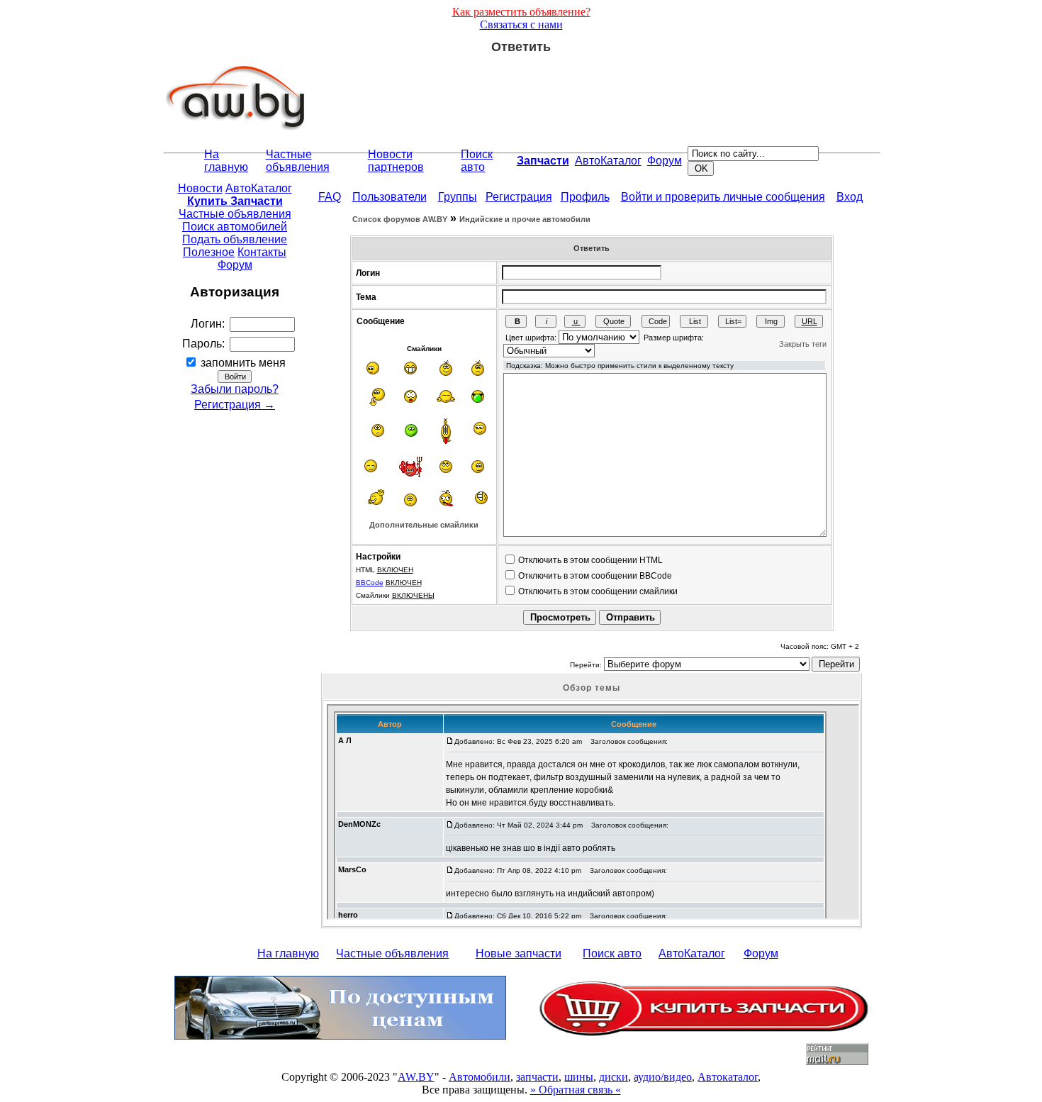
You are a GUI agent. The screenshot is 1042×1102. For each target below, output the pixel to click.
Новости (200, 188)
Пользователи (389, 197)
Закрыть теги (803, 344)
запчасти (537, 1077)
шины (578, 1077)
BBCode (369, 582)
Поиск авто (477, 160)
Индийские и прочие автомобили (524, 219)
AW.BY (416, 1077)
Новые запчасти (518, 953)
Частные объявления (298, 160)
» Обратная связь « (575, 1090)
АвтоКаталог (608, 161)
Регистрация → (234, 405)
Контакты (261, 252)
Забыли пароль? (235, 389)
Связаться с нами (521, 24)
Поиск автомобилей (234, 227)
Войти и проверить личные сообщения (723, 197)
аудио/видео (663, 1077)
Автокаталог (728, 1077)
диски (613, 1077)
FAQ (329, 197)
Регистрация (519, 197)
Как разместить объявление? (521, 12)
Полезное (209, 252)
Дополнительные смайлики (423, 525)
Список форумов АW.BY (399, 219)
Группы (457, 197)
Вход (849, 197)
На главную (226, 160)
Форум (664, 161)
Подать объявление (234, 239)
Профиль (585, 197)
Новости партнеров (396, 160)
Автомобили (479, 1077)
